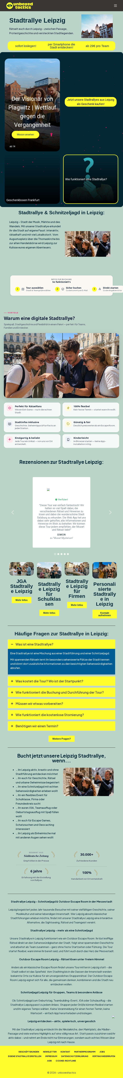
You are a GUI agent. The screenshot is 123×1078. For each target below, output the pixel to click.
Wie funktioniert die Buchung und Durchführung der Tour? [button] (60, 692)
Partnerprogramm (84, 1052)
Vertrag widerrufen (103, 1056)
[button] (32, 105)
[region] (61, 512)
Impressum (51, 1056)
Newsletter (50, 1052)
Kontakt (65, 1052)
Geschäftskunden (28, 1052)
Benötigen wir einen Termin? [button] (37, 726)
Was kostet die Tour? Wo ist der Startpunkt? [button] (49, 681)
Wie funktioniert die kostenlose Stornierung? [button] (50, 715)
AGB (49, 1061)
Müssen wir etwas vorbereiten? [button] (39, 703)
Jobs (102, 1052)
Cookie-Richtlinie (66, 1061)
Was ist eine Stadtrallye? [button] (34, 644)
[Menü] (115, 5)
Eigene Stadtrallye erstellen (24, 1056)
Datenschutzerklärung (74, 1056)
